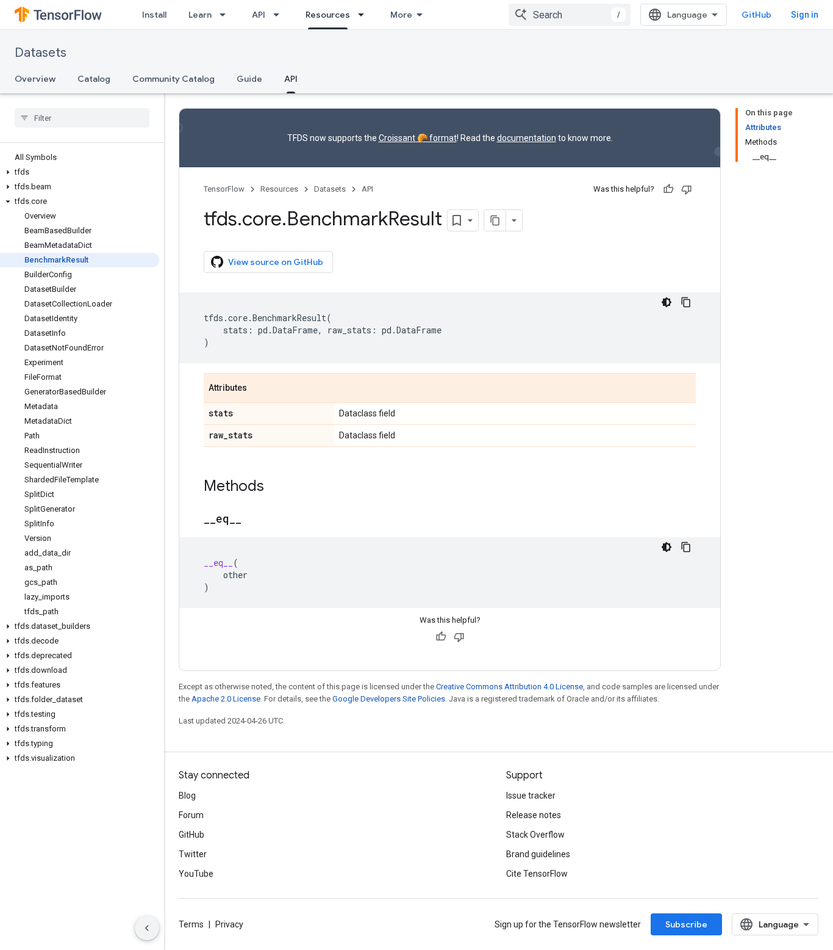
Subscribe (686, 924)
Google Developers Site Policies (388, 698)
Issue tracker (531, 795)
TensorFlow (224, 189)
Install (154, 14)
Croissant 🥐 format (418, 138)
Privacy (229, 924)
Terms (191, 924)
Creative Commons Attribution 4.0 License (509, 686)
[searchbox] (82, 118)
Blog (187, 795)
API (258, 14)
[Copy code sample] (686, 302)
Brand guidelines (538, 854)
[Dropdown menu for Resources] (364, 14)
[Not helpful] (686, 189)
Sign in (804, 15)
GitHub (756, 14)
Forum (191, 815)
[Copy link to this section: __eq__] (253, 519)
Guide (249, 78)
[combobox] (570, 15)
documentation (526, 138)
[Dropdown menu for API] (280, 14)
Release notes (533, 815)
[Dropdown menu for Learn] (226, 14)
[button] (79, 172)
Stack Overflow (535, 834)
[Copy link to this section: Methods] (276, 487)
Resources (328, 14)
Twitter (193, 854)
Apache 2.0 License (225, 698)
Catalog (93, 78)
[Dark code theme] (666, 302)
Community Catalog (173, 78)
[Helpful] (668, 189)
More (401, 14)
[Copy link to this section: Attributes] (259, 389)
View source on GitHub (275, 261)
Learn (200, 14)
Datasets (40, 52)
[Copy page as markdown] (495, 220)
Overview (35, 78)
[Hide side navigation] (147, 928)
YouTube (196, 874)
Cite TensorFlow (537, 874)
